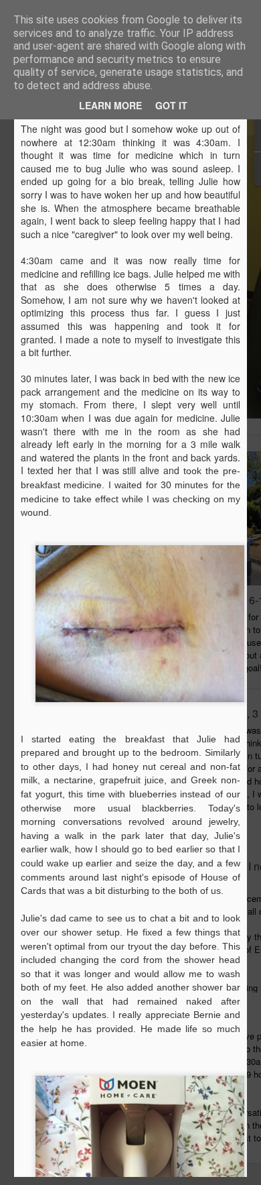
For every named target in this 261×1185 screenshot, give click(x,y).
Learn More (110, 105)
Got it (171, 105)
